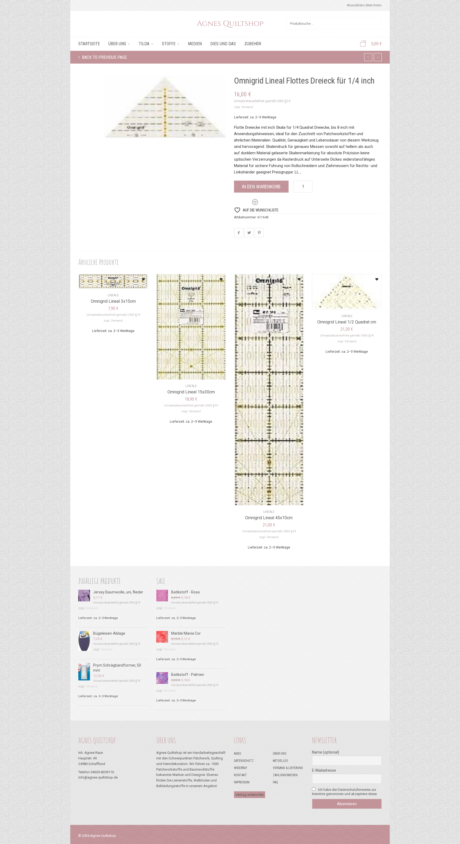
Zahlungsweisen (285, 775)
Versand (247, 107)
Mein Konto (374, 5)
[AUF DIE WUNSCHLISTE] (137, 277)
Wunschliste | (356, 5)
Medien (195, 43)
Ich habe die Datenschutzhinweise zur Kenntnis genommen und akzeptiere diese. (344, 792)
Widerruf (240, 768)
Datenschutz (244, 761)
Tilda (144, 43)
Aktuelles (280, 761)
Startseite (89, 43)
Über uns (117, 43)
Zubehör (252, 43)
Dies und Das (223, 43)
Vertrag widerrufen (249, 795)
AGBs (237, 753)
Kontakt (240, 775)
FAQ (275, 782)
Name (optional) (325, 752)
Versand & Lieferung (288, 768)
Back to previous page (104, 57)
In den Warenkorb (261, 186)
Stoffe (168, 43)
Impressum (241, 782)
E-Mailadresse (324, 770)
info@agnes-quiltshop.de (98, 777)
